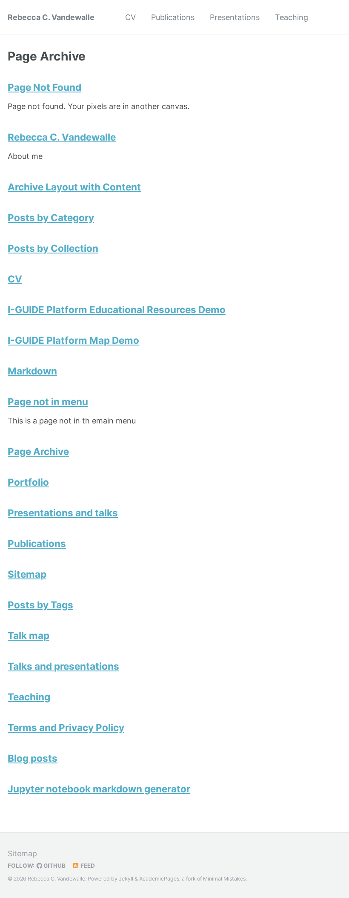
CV (130, 17)
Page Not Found (44, 87)
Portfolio (28, 482)
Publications (173, 17)
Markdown (32, 371)
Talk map (28, 635)
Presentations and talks (63, 512)
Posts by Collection (53, 248)
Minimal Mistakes (224, 878)
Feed (87, 865)
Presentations (235, 17)
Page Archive (38, 451)
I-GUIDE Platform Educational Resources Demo (117, 309)
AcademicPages (159, 878)
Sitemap (27, 574)
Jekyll (126, 878)
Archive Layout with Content (74, 187)
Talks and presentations (63, 666)
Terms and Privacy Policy (66, 727)
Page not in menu (48, 401)
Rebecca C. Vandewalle (51, 17)
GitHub (54, 865)
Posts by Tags (40, 604)
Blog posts (32, 758)
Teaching (291, 17)
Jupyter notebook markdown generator (99, 788)
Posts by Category (51, 217)
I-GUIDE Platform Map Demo (73, 340)
